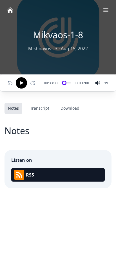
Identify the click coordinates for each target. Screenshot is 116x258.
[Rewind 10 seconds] (10, 83)
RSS (30, 175)
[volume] (98, 83)
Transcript (39, 108)
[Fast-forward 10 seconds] (33, 83)
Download (70, 108)
